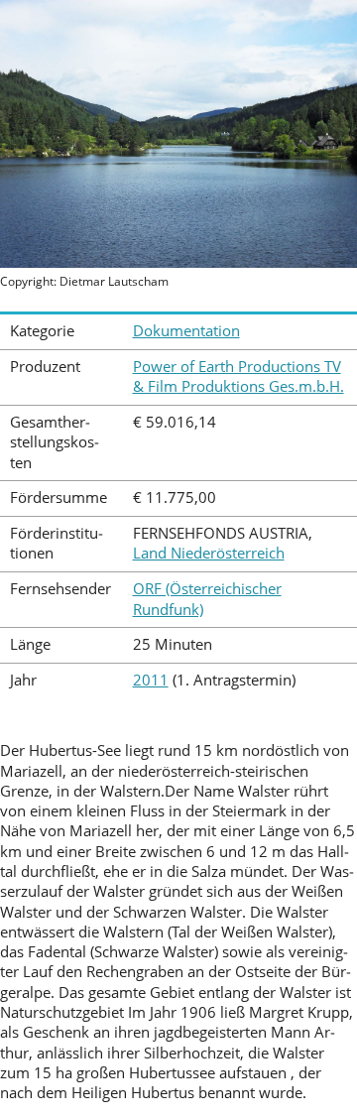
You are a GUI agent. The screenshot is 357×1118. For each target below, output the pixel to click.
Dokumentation (186, 330)
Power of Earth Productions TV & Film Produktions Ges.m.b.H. (238, 376)
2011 (151, 680)
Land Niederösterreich (209, 553)
